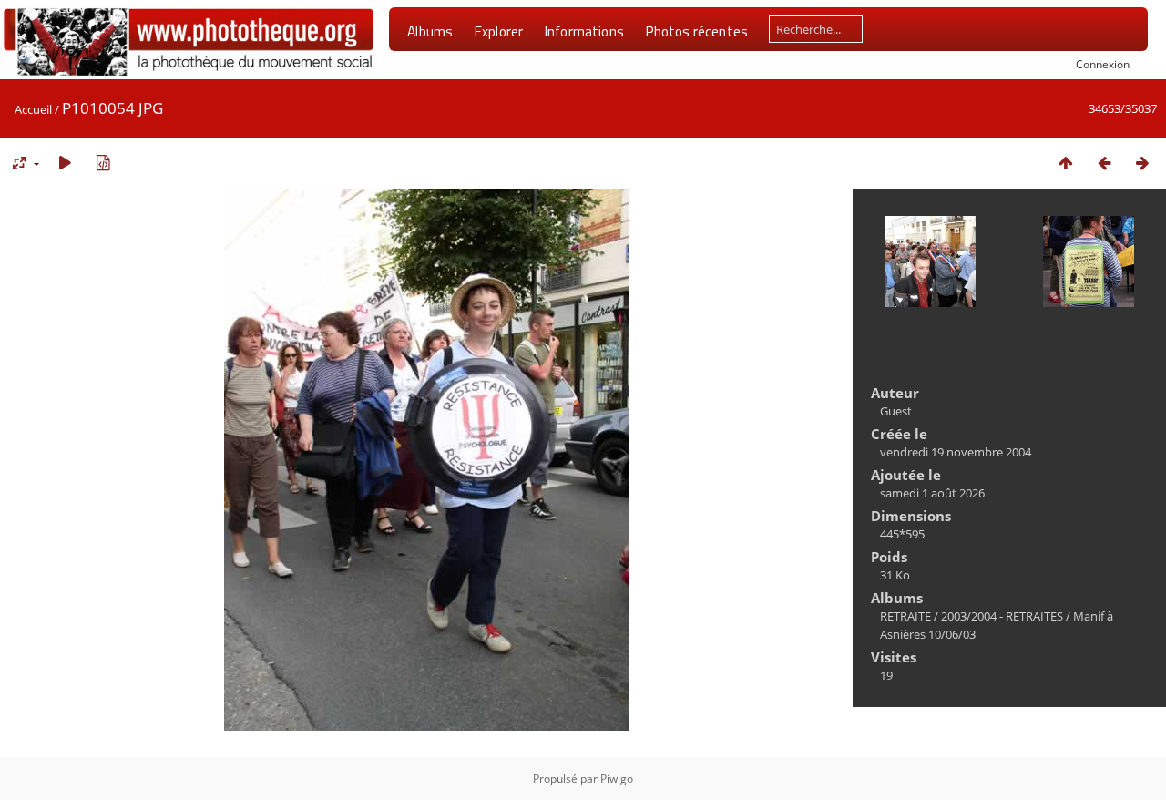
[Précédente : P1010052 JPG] (1104, 162)
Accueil (33, 109)
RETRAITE (905, 616)
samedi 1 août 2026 (932, 493)
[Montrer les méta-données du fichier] (103, 162)
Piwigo (616, 778)
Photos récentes (696, 31)
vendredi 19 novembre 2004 (955, 452)
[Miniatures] (1066, 162)
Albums (430, 31)
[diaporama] (65, 162)
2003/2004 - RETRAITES (1002, 616)
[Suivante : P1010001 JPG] (1142, 162)
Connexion (1103, 63)
